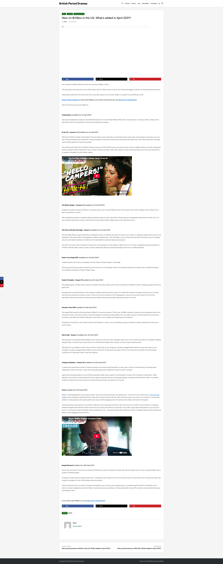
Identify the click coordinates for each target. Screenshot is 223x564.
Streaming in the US (79, 14)
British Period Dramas (73, 3)
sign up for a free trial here (127, 100)
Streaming (69, 14)
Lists (138, 3)
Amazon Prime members (70, 100)
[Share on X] (1, 282)
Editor (65, 21)
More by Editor (77, 526)
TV (122, 3)
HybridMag (160, 561)
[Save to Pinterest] (1, 285)
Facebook (154, 3)
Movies (127, 3)
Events (133, 3)
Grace (70, 513)
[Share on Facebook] (1, 278)
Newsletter (145, 3)
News (64, 14)
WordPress (150, 561)
